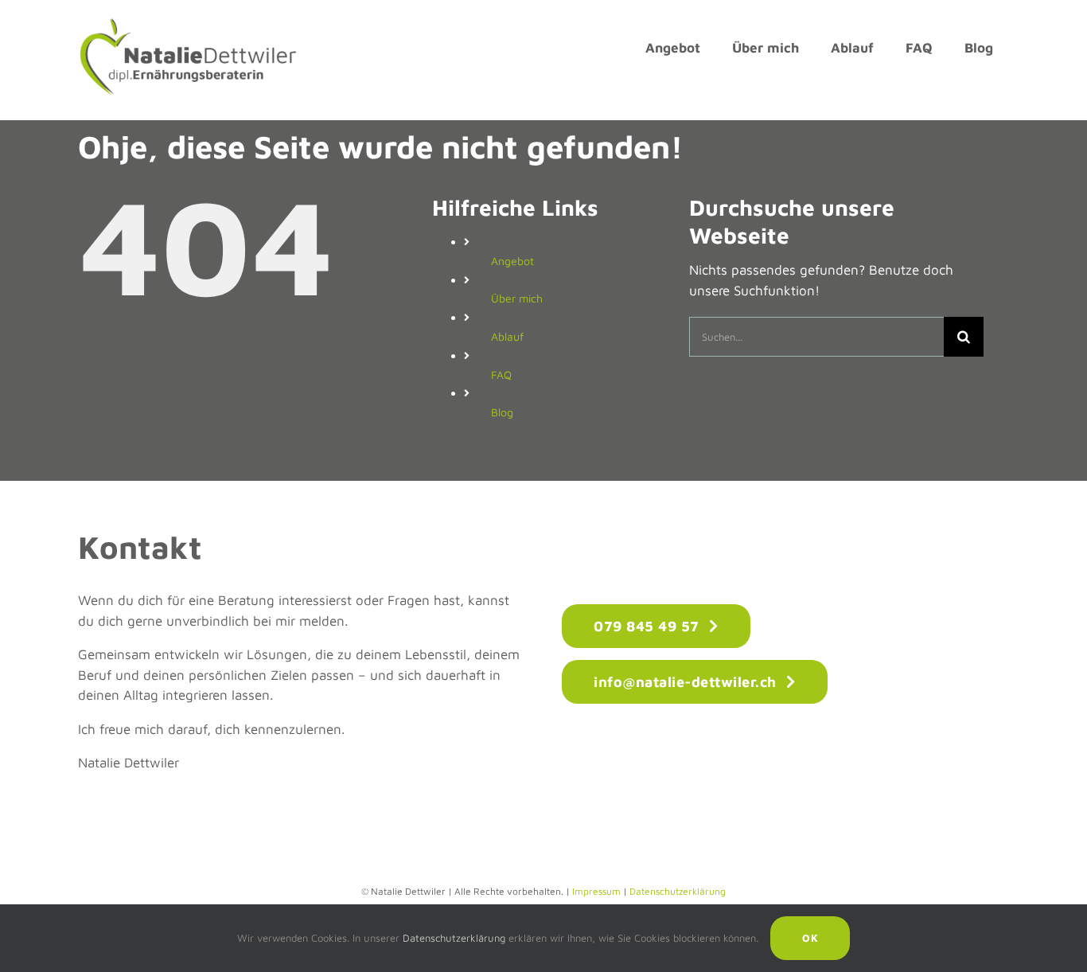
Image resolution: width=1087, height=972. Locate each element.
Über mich (517, 298)
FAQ (501, 374)
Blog (502, 412)
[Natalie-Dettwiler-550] (187, 22)
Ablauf (507, 336)
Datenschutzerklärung (677, 891)
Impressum (596, 891)
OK (810, 937)
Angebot (512, 260)
